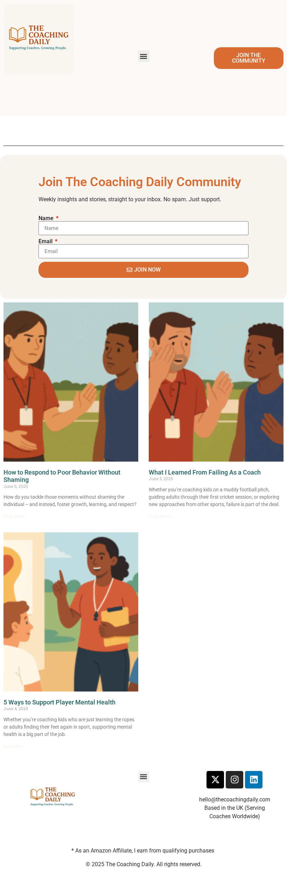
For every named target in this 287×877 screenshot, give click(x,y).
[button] (143, 56)
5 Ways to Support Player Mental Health (59, 702)
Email (46, 241)
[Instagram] (234, 779)
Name (46, 218)
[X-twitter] (215, 779)
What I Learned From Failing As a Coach (205, 472)
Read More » (15, 516)
